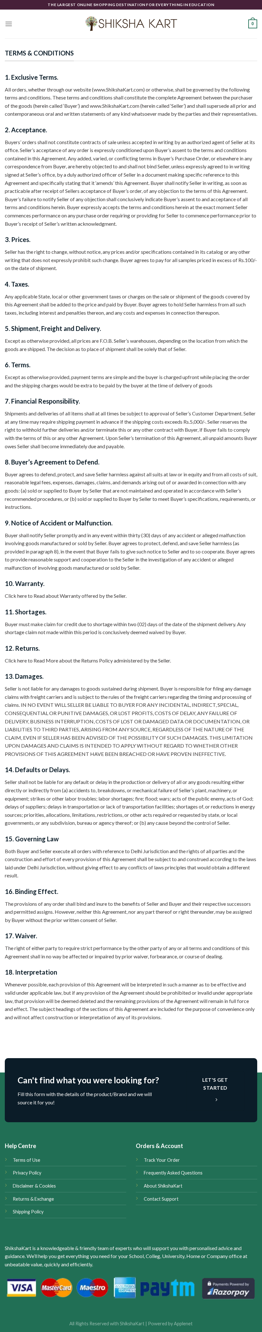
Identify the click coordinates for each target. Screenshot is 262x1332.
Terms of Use (26, 1160)
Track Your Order (162, 1160)
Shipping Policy (28, 1211)
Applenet (183, 1323)
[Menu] (8, 24)
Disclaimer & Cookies (34, 1186)
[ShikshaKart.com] (131, 24)
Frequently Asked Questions (173, 1172)
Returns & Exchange (33, 1199)
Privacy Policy (27, 1172)
